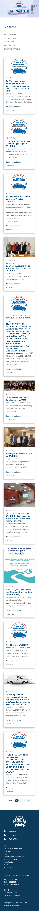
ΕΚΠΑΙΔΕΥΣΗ (9, 45)
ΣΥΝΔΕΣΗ (12, 831)
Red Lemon (16, 905)
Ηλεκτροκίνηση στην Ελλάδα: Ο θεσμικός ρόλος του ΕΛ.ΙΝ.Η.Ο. (19, 143)
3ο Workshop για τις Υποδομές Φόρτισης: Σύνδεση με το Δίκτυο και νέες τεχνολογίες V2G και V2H (18, 86)
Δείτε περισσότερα (13, 107)
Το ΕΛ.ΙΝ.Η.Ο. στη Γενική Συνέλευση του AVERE (17, 398)
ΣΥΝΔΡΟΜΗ (14, 839)
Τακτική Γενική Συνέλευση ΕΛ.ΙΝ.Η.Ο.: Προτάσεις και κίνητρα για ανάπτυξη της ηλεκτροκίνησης (18, 517)
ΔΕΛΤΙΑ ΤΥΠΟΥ (10, 38)
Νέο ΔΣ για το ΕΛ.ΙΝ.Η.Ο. (17, 645)
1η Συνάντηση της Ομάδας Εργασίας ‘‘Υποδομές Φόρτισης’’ (18, 199)
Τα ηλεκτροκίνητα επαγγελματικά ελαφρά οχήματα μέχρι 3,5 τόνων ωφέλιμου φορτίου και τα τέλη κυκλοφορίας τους (18, 699)
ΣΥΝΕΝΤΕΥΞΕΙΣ (10, 34)
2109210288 (12, 880)
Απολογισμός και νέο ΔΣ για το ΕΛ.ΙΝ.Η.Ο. (19, 454)
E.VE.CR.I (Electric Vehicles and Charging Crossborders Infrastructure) (19, 592)
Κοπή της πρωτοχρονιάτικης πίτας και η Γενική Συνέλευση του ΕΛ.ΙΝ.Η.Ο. (18, 267)
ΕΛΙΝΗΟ (19, 903)
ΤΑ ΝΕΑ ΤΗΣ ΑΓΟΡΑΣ (12, 49)
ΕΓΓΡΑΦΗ (13, 835)
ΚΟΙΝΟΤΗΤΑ (9, 42)
